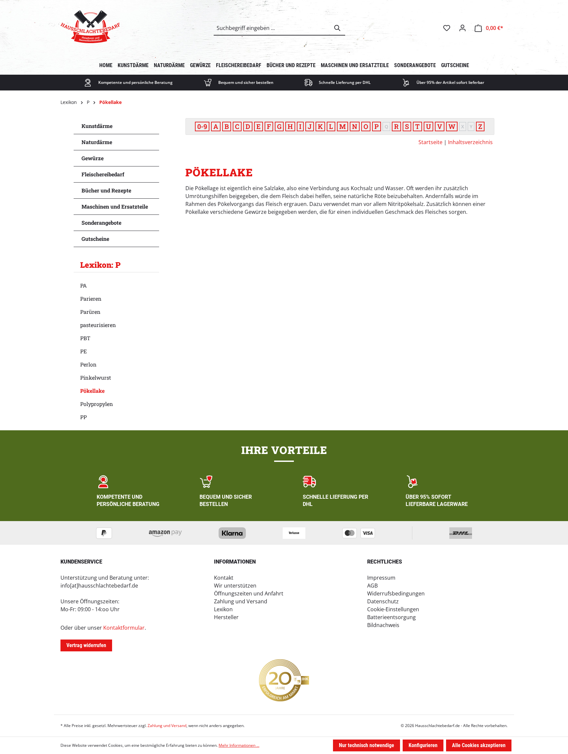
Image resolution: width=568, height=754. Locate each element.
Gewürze (93, 158)
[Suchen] (337, 28)
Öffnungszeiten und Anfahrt (248, 593)
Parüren (90, 311)
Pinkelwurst (95, 377)
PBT (85, 338)
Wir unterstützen (235, 585)
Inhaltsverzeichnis (470, 142)
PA (83, 285)
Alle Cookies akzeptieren (479, 745)
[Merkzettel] (447, 28)
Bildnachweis (383, 625)
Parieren (91, 298)
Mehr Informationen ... (239, 745)
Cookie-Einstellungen (393, 609)
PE (83, 351)
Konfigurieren (423, 745)
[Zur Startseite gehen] (90, 27)
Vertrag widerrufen (86, 645)
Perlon (88, 364)
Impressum (381, 577)
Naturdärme (97, 141)
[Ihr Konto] (462, 28)
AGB (372, 585)
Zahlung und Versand (240, 601)
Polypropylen (96, 403)
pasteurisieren (98, 324)
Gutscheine (95, 238)
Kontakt (223, 577)
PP (83, 417)
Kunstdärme (97, 125)
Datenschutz (383, 601)
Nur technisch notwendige (366, 745)
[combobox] (272, 28)
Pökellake (92, 390)
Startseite (430, 142)
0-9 (202, 126)
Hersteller (226, 617)
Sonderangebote (101, 222)
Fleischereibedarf (103, 174)
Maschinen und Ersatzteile (115, 206)
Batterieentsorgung (391, 617)
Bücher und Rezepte (106, 190)
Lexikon (223, 609)
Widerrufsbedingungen (396, 593)
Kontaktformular (124, 627)
